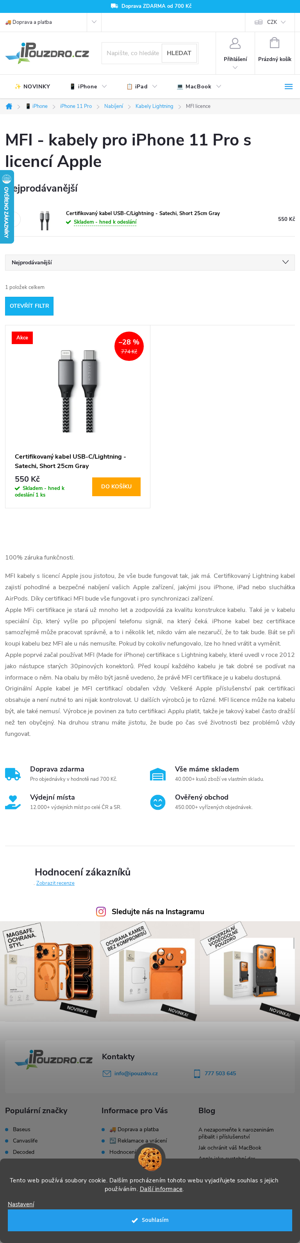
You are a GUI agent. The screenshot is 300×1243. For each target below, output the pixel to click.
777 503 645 (220, 1073)
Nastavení (21, 1204)
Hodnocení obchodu (134, 1152)
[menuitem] (32, 87)
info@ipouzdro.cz (136, 1073)
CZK (272, 22)
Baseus (21, 1129)
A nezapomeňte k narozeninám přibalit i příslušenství (236, 1133)
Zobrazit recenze (55, 883)
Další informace (161, 1189)
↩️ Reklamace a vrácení (138, 1140)
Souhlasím (155, 1220)
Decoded (23, 1152)
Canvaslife (25, 1141)
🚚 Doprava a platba (28, 22)
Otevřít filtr (29, 306)
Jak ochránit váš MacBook (229, 1148)
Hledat (179, 53)
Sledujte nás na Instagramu (158, 912)
